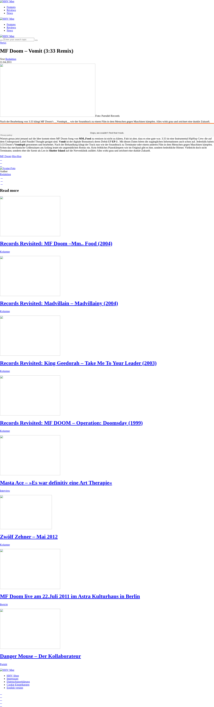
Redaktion (5, 174)
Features (11, 7)
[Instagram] (1, 693)
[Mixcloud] (1, 702)
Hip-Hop (16, 156)
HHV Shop (13, 675)
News (10, 13)
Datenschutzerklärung (18, 681)
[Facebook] (1, 696)
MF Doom (5, 156)
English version (15, 687)
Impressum (12, 678)
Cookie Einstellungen (18, 684)
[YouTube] (1, 699)
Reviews (11, 10)
